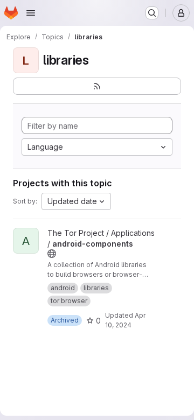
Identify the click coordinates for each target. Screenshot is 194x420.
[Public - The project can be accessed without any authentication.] (51, 253)
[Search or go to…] (152, 12)
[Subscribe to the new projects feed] (97, 86)
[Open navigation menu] (30, 13)
